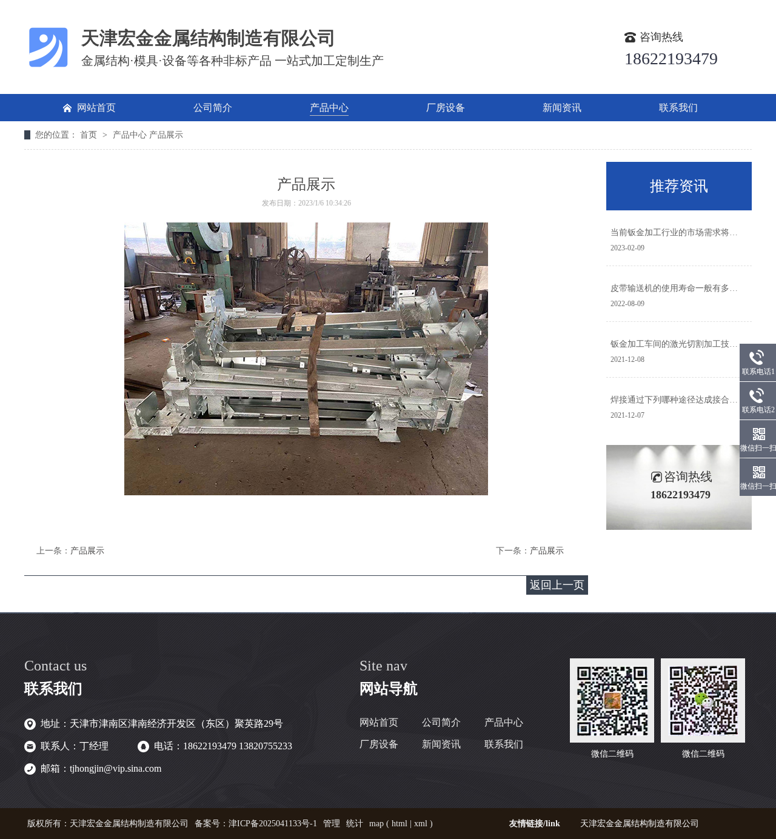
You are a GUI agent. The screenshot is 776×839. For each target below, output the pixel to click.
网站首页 (379, 722)
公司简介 (441, 722)
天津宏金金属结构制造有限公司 (639, 823)
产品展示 (166, 134)
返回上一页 (557, 585)
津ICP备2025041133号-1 (273, 823)
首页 (89, 134)
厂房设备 (379, 744)
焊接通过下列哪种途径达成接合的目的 (682, 399)
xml (420, 823)
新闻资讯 (441, 744)
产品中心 (130, 134)
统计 (354, 823)
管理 (331, 823)
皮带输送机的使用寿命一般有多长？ (678, 288)
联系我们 (503, 744)
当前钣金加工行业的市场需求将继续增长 (686, 232)
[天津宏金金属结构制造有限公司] (48, 68)
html (399, 823)
